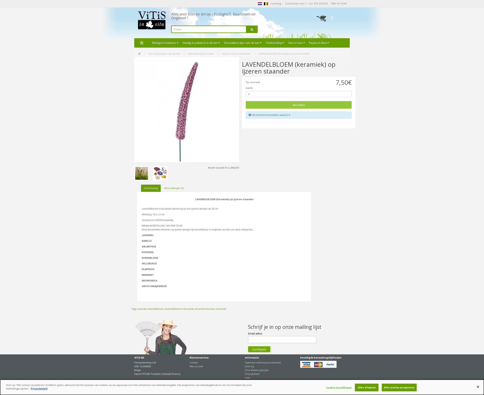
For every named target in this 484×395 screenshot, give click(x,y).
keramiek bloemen (205, 309)
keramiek (221, 309)
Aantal (249, 88)
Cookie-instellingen (339, 387)
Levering (249, 366)
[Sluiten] (478, 387)
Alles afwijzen (367, 387)
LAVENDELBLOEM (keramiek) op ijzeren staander (284, 53)
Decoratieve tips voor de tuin (164, 53)
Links (247, 377)
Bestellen (299, 105)
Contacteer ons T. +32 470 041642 (306, 3)
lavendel (142, 309)
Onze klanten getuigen (257, 370)
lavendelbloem (156, 309)
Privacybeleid (252, 374)
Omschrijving (151, 188)
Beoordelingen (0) (174, 188)
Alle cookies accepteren (399, 387)
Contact (194, 362)
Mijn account (196, 366)
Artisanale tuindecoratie (201, 53)
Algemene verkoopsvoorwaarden (263, 362)
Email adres (255, 333)
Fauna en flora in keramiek (236, 53)
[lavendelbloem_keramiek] (186, 109)
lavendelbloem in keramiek (179, 309)
